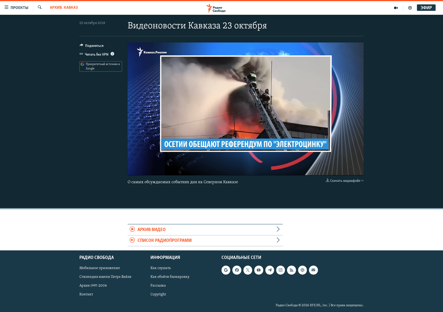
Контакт (86, 295)
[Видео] (396, 7)
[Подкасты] (302, 270)
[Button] (92, 46)
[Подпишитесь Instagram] (280, 270)
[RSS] (291, 270)
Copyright (158, 295)
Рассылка (158, 286)
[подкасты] (410, 7)
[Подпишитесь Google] (226, 270)
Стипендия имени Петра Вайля (105, 277)
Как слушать (160, 268)
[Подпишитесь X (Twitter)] (247, 270)
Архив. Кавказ (64, 8)
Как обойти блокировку (169, 277)
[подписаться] (313, 270)
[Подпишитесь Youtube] (258, 270)
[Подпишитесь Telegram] (269, 270)
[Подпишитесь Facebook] (236, 270)
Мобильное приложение (99, 268)
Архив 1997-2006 (93, 286)
